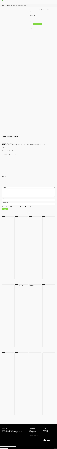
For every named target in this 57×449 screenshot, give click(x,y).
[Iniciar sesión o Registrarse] (47, 2)
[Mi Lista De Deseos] (50, 2)
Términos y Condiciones (46, 440)
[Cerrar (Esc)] (14, 446)
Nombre (3, 198)
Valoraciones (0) (16, 136)
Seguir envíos (31, 432)
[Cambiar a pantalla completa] (6, 446)
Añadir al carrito (37, 23)
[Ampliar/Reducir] (2, 446)
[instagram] (36, 440)
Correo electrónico (5, 202)
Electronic (31, 28)
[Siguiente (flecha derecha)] (6, 448)
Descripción (4, 136)
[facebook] (30, 440)
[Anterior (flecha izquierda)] (2, 448)
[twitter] (33, 440)
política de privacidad (18, 206)
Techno (33, 28)
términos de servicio (25, 206)
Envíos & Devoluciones (32, 431)
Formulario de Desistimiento (33, 435)
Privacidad (44, 439)
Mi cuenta (30, 430)
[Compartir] (10, 446)
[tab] (4, 136)
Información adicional (9, 136)
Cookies (44, 441)
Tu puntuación (4, 185)
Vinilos (35, 28)
